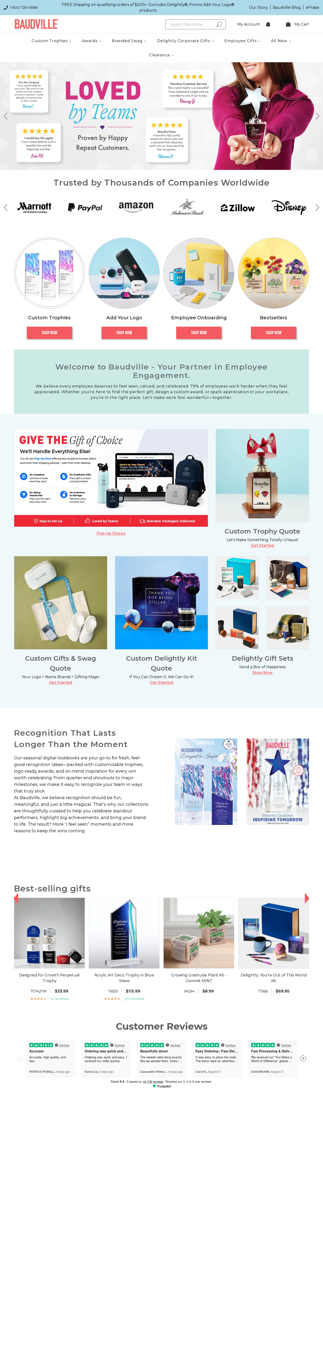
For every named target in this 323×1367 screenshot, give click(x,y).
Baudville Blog (287, 7)
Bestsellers (273, 318)
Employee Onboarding (199, 318)
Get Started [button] (262, 545)
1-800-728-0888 (24, 7)
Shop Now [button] (262, 672)
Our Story (258, 7)
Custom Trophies (49, 318)
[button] (5, 116)
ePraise (312, 7)
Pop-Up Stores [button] (111, 533)
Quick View (49, 964)
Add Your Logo (124, 318)
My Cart (301, 24)
